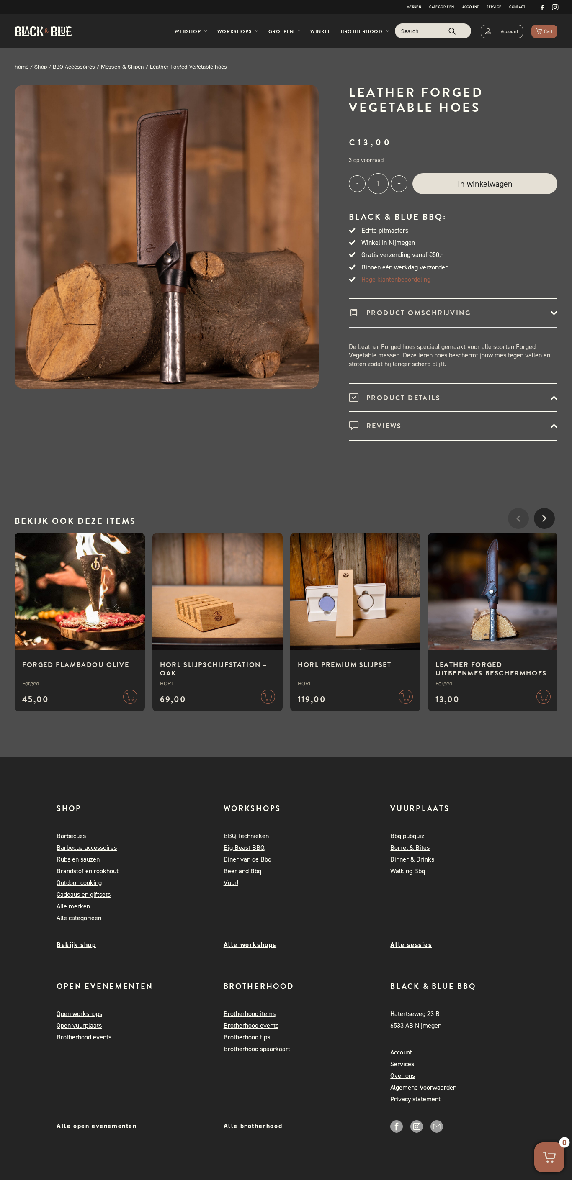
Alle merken (73, 906)
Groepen (281, 31)
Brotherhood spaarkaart (257, 1048)
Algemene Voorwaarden (423, 1087)
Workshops (234, 31)
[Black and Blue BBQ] (43, 31)
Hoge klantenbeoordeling (395, 279)
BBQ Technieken (246, 835)
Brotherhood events (84, 1037)
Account (470, 7)
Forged (30, 683)
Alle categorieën (79, 917)
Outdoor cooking (79, 882)
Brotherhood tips (247, 1037)
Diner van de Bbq (247, 859)
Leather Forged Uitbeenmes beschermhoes (491, 669)
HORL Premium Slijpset (345, 665)
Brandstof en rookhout (88, 871)
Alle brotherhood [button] (253, 1125)
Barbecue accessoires (87, 847)
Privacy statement (415, 1099)
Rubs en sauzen (78, 859)
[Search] (433, 30)
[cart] (544, 31)
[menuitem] (414, 7)
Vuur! (231, 882)
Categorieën (441, 7)
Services (402, 1063)
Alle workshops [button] (250, 944)
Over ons (402, 1075)
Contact (517, 7)
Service (494, 7)
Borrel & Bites (410, 847)
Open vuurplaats (79, 1025)
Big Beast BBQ (244, 847)
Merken (414, 7)
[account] (502, 31)
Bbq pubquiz (407, 835)
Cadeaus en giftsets (84, 894)
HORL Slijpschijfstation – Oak (214, 669)
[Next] (544, 543)
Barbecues (71, 835)
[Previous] (518, 543)
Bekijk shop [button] (76, 944)
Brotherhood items (250, 1013)
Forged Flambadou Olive (75, 665)
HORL (167, 683)
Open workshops (79, 1013)
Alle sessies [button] (411, 944)
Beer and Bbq (242, 871)
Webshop (188, 31)
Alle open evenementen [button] (97, 1125)
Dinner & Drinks (412, 859)
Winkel (320, 31)
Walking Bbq (407, 871)
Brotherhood (362, 31)
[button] (542, 7)
